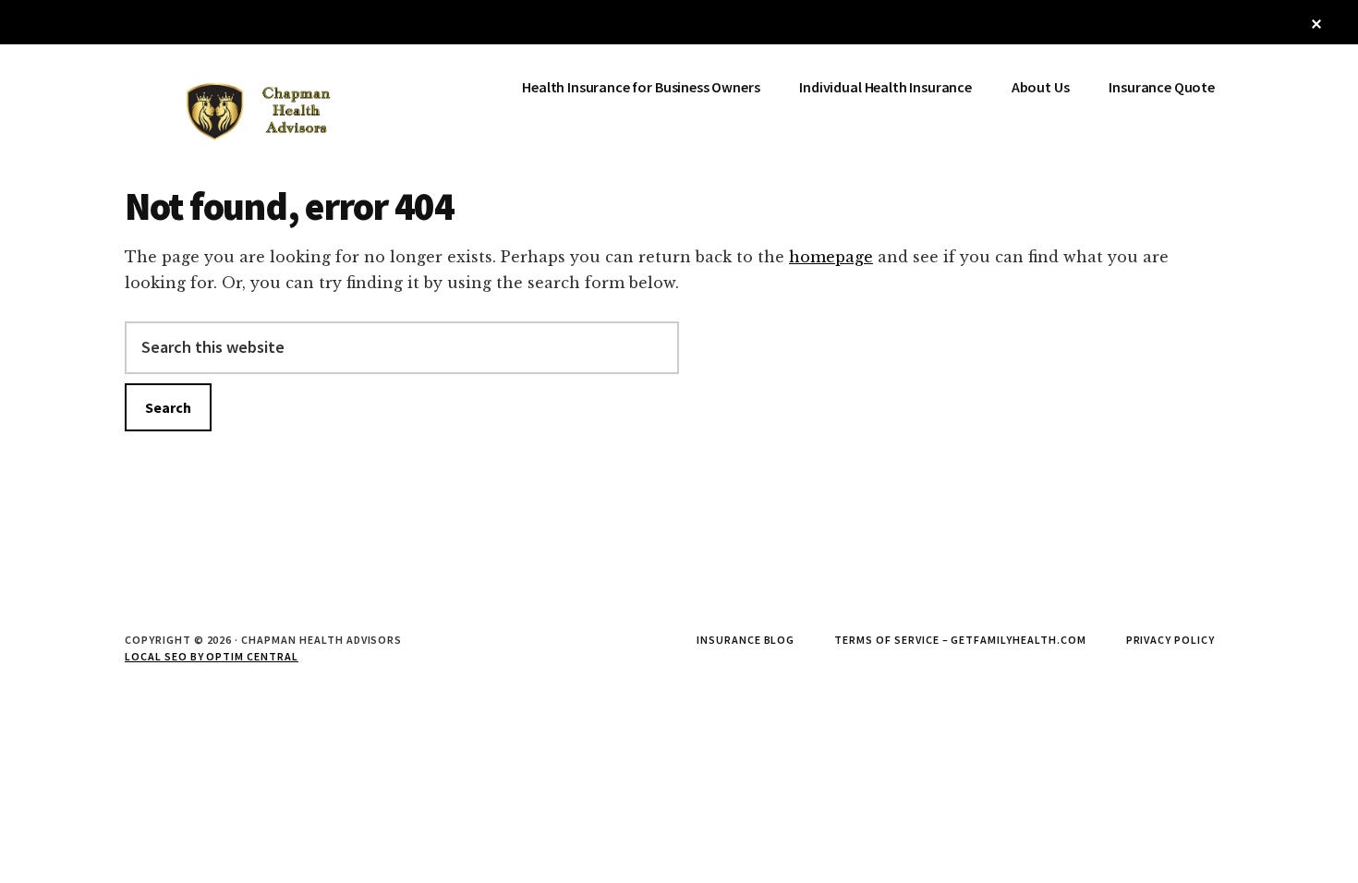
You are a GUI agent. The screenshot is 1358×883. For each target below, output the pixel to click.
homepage (831, 257)
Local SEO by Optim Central (211, 656)
